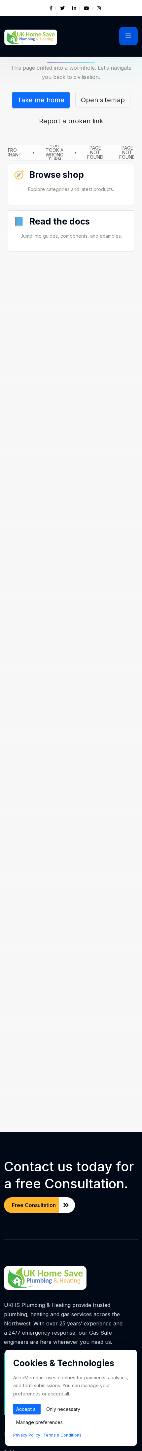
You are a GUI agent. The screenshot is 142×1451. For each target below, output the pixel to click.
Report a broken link (71, 121)
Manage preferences (39, 1422)
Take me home (41, 100)
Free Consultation (34, 1205)
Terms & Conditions (62, 1435)
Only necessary (63, 1409)
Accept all (27, 1409)
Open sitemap (103, 100)
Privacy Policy (26, 1435)
